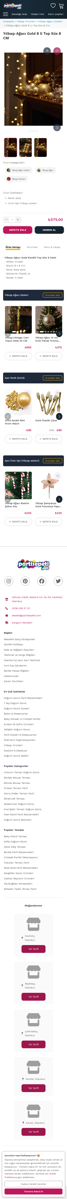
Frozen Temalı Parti (16, 788)
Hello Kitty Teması (15, 846)
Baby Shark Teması (15, 836)
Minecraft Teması (14, 798)
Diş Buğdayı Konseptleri (18, 883)
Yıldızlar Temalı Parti (16, 862)
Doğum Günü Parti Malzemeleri (23, 697)
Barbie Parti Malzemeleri (19, 852)
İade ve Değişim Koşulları (19, 649)
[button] (52, 295)
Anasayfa (8, 21)
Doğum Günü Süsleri (16, 708)
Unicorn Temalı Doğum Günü (21, 772)
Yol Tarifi (34, 948)
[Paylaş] (47, 51)
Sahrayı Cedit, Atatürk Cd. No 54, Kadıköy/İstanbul (37, 599)
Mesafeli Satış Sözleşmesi (19, 639)
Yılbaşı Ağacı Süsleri (50, 21)
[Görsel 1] (31, 131)
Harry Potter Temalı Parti (19, 793)
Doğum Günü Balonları (18, 819)
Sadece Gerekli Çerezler (33, 1184)
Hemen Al (49, 229)
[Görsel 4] (23, 331)
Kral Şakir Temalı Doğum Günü (23, 809)
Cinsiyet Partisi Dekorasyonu (21, 857)
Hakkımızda (11, 676)
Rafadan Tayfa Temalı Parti (20, 888)
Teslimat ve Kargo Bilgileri (19, 654)
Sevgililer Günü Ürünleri (18, 873)
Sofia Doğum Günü (15, 841)
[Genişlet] (57, 127)
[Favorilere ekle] (57, 51)
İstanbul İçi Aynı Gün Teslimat (22, 660)
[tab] (13, 247)
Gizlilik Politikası (13, 644)
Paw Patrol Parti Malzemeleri (21, 814)
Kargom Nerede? (22, 622)
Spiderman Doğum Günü (19, 803)
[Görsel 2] (34, 131)
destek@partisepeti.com (26, 615)
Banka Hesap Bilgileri (16, 670)
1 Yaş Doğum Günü (15, 703)
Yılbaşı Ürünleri (26, 21)
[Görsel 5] (54, 331)
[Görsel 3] (37, 131)
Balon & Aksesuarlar (16, 713)
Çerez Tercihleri (13, 681)
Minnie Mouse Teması (17, 782)
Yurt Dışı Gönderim (15, 665)
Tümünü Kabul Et (33, 1191)
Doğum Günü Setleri (16, 755)
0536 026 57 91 (21, 608)
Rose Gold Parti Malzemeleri (21, 867)
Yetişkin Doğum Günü (17, 729)
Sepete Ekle (17, 229)
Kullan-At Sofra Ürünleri (19, 724)
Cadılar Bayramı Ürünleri (19, 878)
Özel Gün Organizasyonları (20, 739)
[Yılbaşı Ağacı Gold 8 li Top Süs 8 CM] (10, 147)
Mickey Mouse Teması (17, 777)
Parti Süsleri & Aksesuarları (20, 734)
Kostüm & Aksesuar (15, 750)
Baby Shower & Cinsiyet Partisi (22, 718)
